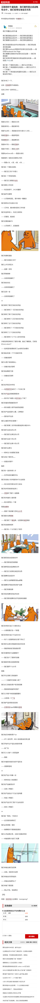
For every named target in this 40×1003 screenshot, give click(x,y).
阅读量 (7, 13)
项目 (5, 493)
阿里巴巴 (9, 389)
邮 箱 (4, 916)
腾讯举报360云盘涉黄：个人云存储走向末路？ (16, 985)
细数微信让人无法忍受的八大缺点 (12, 962)
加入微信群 (34, 905)
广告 (13, 698)
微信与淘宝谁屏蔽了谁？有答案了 (12, 959)
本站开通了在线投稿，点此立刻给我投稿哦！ (16, 1000)
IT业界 (16, 13)
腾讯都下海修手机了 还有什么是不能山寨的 (15, 974)
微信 (13, 520)
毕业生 (15, 180)
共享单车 (7, 707)
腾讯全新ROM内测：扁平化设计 (12, 947)
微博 (19, 19)
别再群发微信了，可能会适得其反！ (13, 989)
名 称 (4, 913)
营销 (11, 516)
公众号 (20, 511)
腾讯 (5, 140)
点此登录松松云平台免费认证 (14, 911)
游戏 (20, 707)
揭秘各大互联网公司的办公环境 (12, 993)
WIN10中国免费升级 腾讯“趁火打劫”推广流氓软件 (17, 970)
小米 (16, 149)
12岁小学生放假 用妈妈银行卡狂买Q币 (14, 981)
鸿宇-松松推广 (24, 13)
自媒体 (6, 507)
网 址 (4, 919)
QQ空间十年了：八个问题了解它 (12, 978)
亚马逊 (18, 398)
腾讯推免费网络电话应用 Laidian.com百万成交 (16, 966)
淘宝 (25, 520)
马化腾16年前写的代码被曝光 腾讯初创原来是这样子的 (18, 997)
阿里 (5, 135)
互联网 (8, 85)
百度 (16, 144)
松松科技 (5, 2)
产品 (7, 394)
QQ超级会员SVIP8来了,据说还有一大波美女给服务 (17, 951)
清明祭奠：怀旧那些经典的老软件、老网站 (15, 955)
